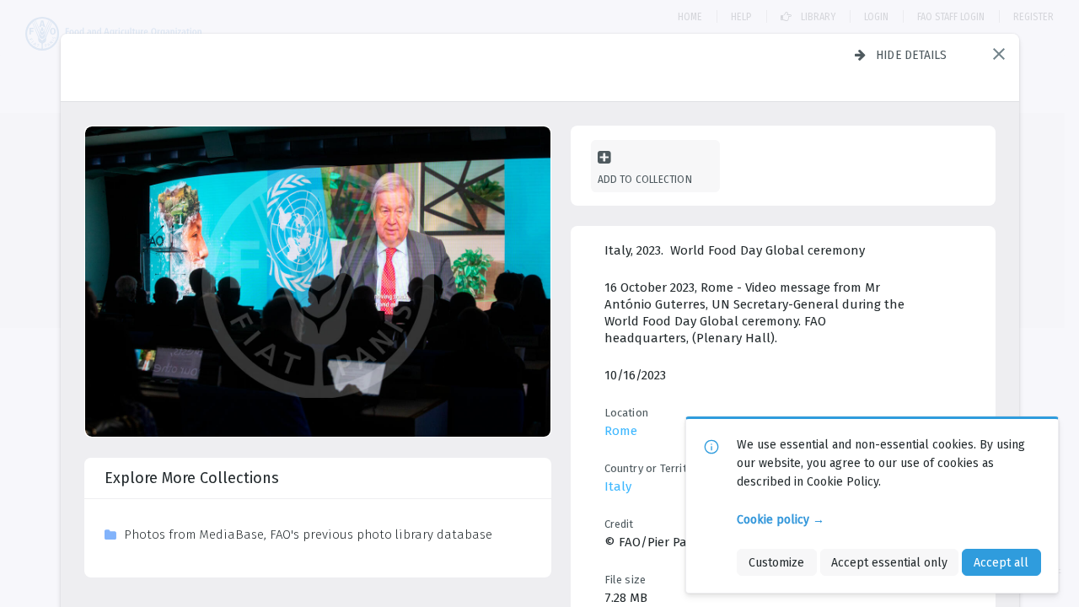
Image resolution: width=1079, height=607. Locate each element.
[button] (999, 54)
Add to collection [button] (645, 179)
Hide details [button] (911, 54)
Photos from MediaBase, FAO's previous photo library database (308, 534)
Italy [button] (617, 486)
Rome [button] (620, 430)
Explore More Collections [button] (192, 478)
